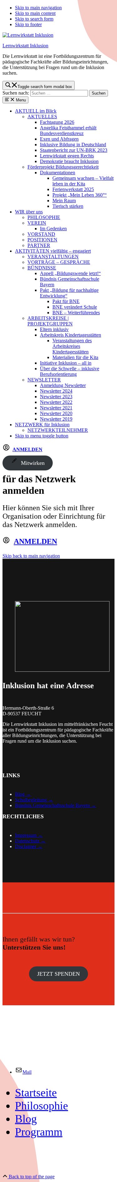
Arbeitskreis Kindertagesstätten (70, 335)
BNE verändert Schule (74, 307)
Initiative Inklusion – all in (65, 363)
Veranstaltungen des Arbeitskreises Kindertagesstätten (72, 346)
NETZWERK (42, 424)
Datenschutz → (30, 840)
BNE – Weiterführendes (76, 312)
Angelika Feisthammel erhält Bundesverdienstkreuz (68, 130)
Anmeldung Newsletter (63, 385)
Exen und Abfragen (59, 139)
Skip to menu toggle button (41, 435)
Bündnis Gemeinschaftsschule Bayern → (55, 805)
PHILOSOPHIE (43, 217)
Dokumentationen (57, 172)
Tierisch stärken (67, 206)
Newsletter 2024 (56, 391)
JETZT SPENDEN (58, 974)
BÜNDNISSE (41, 267)
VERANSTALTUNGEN (53, 256)
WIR (29, 211)
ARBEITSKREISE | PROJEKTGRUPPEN (50, 320)
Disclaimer (25, 846)
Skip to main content (35, 13)
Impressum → (29, 835)
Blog (26, 1119)
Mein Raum (64, 200)
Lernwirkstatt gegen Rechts (67, 155)
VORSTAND (41, 234)
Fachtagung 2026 (57, 122)
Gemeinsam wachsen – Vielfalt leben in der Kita (83, 180)
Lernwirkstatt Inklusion (25, 45)
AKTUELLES (42, 116)
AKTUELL (35, 111)
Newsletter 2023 (56, 396)
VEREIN (36, 223)
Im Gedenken (53, 228)
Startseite (36, 1092)
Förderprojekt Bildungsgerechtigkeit (63, 167)
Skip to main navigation (38, 7)
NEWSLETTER (44, 379)
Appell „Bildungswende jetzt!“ (70, 273)
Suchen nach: (15, 93)
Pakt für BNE (66, 301)
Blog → (23, 794)
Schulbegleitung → (34, 799)
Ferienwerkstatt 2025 (73, 189)
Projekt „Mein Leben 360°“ (79, 195)
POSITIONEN (42, 239)
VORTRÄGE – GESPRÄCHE (58, 262)
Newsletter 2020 (56, 413)
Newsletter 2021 (56, 407)
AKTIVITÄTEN (53, 251)
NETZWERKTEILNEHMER (57, 430)
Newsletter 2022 (56, 402)
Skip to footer (28, 24)
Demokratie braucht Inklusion (69, 161)
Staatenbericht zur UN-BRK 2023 (73, 150)
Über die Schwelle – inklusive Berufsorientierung (69, 371)
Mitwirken (31, 463)
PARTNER (38, 245)
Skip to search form (34, 18)
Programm (38, 1132)
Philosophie (41, 1106)
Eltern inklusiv (54, 329)
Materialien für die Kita (75, 357)
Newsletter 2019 (56, 419)
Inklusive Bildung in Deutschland (73, 144)
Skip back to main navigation (31, 555)
